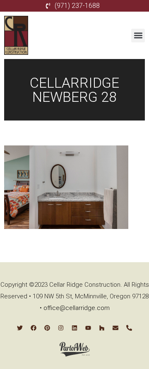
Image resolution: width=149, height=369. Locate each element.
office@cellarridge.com (76, 308)
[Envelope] (115, 328)
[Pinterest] (47, 328)
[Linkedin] (74, 328)
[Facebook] (33, 328)
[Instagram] (61, 328)
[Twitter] (20, 328)
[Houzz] (102, 328)
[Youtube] (88, 328)
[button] (138, 35)
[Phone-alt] (129, 328)
